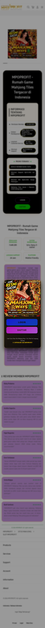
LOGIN (22, 322)
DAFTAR (22, 330)
